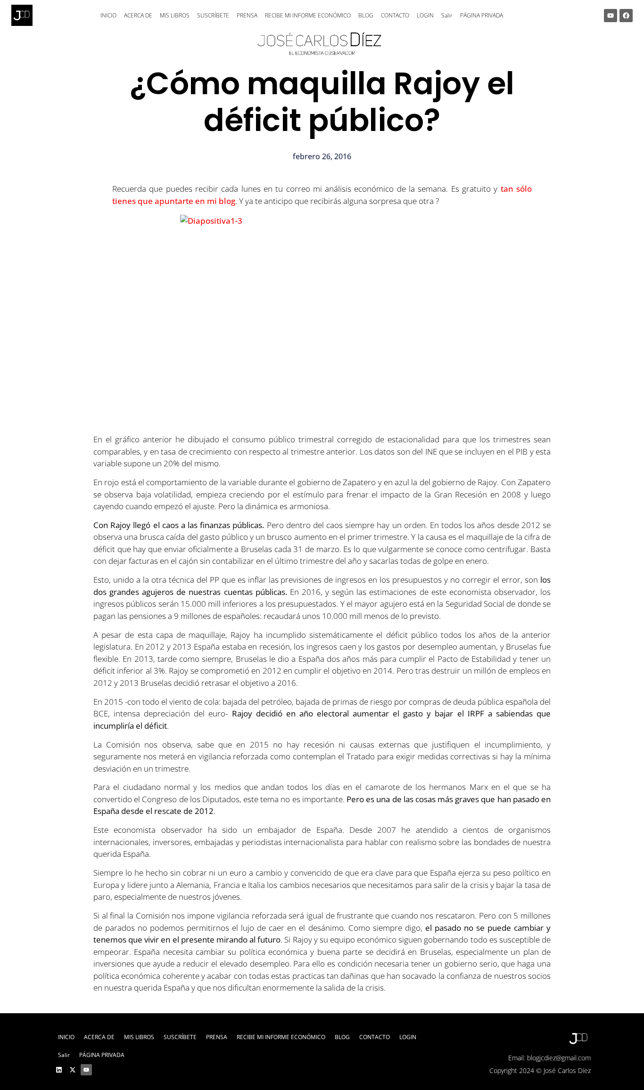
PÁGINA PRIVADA (481, 15)
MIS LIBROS (175, 15)
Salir (447, 15)
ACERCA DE (138, 15)
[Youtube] (610, 15)
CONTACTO (395, 15)
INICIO (108, 15)
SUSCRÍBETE (213, 15)
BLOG (365, 15)
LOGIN (425, 15)
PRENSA (247, 15)
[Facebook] (626, 15)
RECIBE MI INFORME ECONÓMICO (308, 15)
